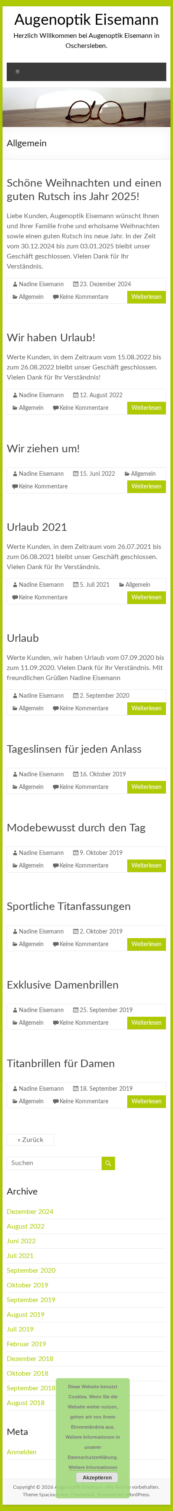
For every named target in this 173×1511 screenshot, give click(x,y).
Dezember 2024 (30, 1211)
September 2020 (31, 1270)
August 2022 (26, 1226)
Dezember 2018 (30, 1358)
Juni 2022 (21, 1241)
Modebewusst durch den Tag (76, 828)
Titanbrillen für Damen (61, 1063)
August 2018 (26, 1403)
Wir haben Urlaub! (51, 337)
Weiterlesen (146, 297)
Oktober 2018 (27, 1373)
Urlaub (23, 638)
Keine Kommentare (84, 297)
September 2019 (31, 1300)
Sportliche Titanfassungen (69, 906)
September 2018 (31, 1388)
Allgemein (31, 297)
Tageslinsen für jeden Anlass (74, 749)
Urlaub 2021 (37, 527)
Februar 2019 (26, 1344)
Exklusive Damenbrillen (63, 985)
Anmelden (22, 1452)
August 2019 (26, 1314)
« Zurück (30, 1140)
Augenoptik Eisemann (86, 20)
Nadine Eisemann (41, 284)
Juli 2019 (20, 1329)
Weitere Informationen (93, 1467)
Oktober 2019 (27, 1285)
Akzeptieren (97, 1477)
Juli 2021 (20, 1256)
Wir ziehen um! (43, 448)
